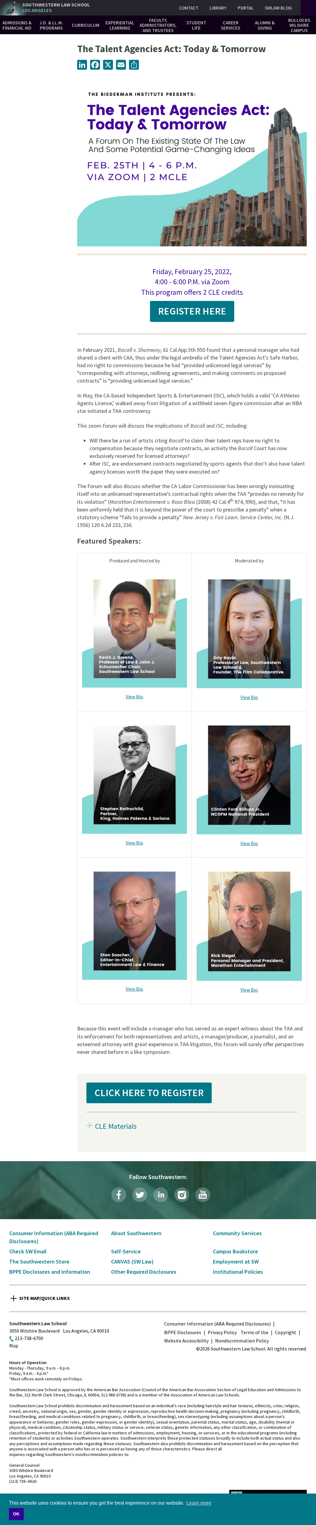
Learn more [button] (198, 1503)
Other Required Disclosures (143, 1271)
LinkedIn (160, 1194)
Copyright (285, 1332)
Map (13, 1345)
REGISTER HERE (192, 311)
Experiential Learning (120, 25)
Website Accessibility (186, 1341)
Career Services (230, 25)
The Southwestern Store (39, 1261)
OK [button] (16, 1513)
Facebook (118, 1194)
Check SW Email (28, 1251)
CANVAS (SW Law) (132, 1261)
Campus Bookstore (235, 1251)
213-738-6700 (29, 1338)
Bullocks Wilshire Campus (299, 25)
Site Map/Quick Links (44, 1298)
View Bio (134, 696)
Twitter (139, 1194)
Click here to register (149, 1093)
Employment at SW (236, 1261)
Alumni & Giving (265, 25)
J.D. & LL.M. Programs (51, 25)
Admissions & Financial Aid (16, 25)
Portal (246, 8)
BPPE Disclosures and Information (49, 1271)
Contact (188, 8)
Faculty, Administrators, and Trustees (158, 25)
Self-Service (126, 1251)
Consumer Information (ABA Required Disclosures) (217, 1324)
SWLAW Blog (278, 8)
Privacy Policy (222, 1332)
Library (218, 8)
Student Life (196, 25)
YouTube (202, 1194)
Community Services (237, 1233)
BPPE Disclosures (182, 1332)
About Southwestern (136, 1233)
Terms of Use (254, 1332)
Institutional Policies (238, 1271)
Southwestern (56, 7)
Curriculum (85, 25)
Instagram (181, 1194)
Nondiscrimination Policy (242, 1341)
